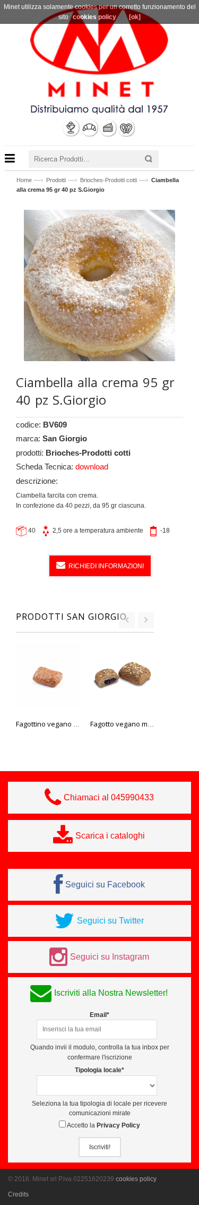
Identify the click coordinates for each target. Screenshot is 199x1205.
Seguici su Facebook (105, 884)
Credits (18, 1194)
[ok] (135, 17)
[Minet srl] (99, 50)
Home (24, 180)
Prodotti (56, 180)
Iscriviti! (99, 1147)
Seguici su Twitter (110, 920)
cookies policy (136, 1179)
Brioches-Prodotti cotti (108, 180)
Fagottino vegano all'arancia (61, 724)
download (91, 466)
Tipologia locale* (99, 1070)
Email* (99, 1015)
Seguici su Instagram (109, 956)
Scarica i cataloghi (110, 835)
